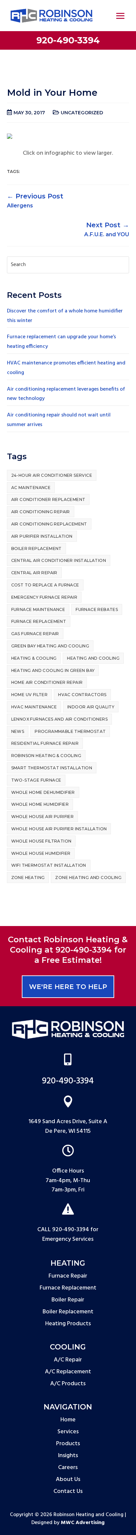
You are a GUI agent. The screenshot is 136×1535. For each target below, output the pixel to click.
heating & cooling (34, 658)
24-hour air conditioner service (51, 475)
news (17, 731)
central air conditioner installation (58, 560)
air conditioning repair (40, 511)
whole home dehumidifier (43, 792)
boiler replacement (36, 548)
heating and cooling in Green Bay (53, 670)
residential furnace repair (45, 743)
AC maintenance (31, 487)
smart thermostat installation (51, 767)
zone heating (28, 877)
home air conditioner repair (47, 682)
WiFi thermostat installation (48, 865)
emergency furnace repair (44, 597)
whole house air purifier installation (59, 828)
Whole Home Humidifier (40, 804)
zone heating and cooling (88, 877)
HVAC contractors (82, 694)
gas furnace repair (35, 633)
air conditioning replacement (49, 523)
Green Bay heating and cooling (50, 645)
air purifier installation (42, 536)
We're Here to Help (68, 987)
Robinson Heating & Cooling (46, 755)
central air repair (34, 572)
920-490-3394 (68, 40)
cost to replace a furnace (45, 584)
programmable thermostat (70, 731)
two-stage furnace (36, 780)
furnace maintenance (38, 609)
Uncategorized (82, 113)
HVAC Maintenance (34, 706)
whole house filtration (41, 841)
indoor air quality (90, 706)
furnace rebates (97, 609)
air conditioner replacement (48, 499)
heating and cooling (93, 658)
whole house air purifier (42, 816)
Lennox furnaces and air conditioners (59, 719)
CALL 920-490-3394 (63, 1229)
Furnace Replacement (38, 621)
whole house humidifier (41, 853)
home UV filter (29, 694)
